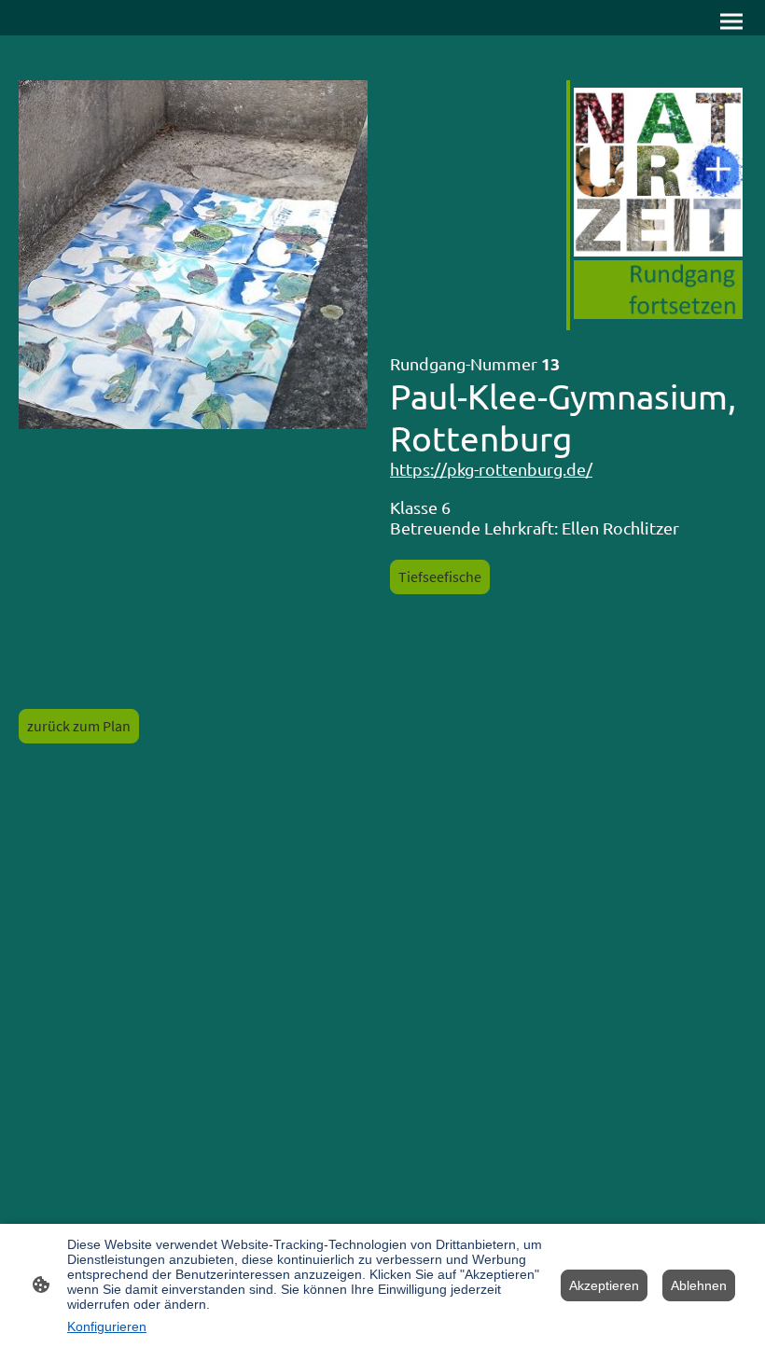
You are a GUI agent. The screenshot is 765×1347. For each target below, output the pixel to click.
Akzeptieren (604, 1285)
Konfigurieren (106, 1326)
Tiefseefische (439, 577)
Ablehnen (699, 1285)
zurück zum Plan (79, 726)
